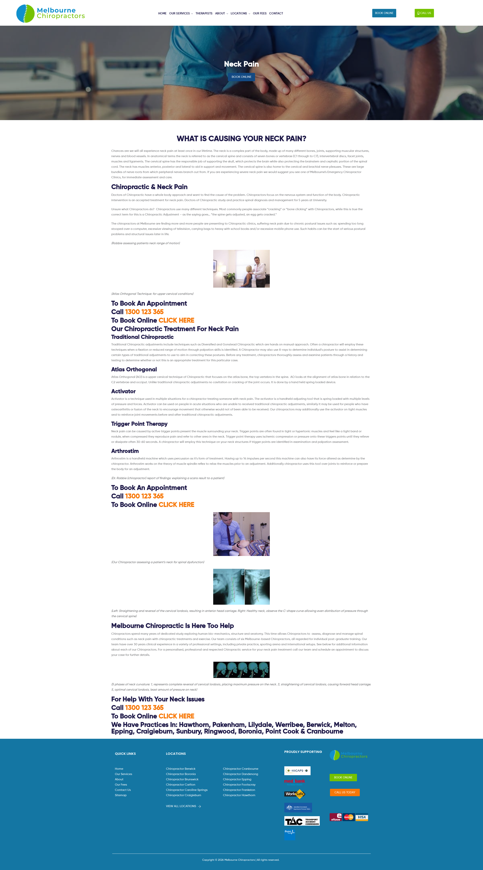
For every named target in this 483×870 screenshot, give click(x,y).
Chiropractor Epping (237, 779)
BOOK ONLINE (241, 77)
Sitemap (121, 795)
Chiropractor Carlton (180, 784)
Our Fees (121, 784)
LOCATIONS (239, 13)
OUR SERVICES (179, 13)
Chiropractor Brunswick (182, 779)
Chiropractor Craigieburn (183, 795)
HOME (162, 13)
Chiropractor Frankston (239, 790)
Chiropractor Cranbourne (240, 768)
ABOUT (220, 13)
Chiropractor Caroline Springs (187, 790)
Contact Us (123, 790)
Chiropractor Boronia (181, 774)
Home (119, 768)
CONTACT (276, 13)
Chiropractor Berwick (180, 768)
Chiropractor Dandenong (240, 774)
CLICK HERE (176, 320)
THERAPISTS (204, 13)
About (119, 779)
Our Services (123, 774)
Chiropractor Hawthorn (239, 795)
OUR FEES (260, 13)
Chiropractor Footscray (239, 784)
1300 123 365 (144, 312)
